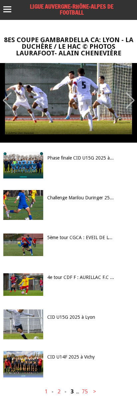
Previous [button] (7, 95)
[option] (68, 103)
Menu (10, 9)
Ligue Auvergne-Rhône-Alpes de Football (71, 9)
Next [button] (130, 95)
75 (85, 391)
